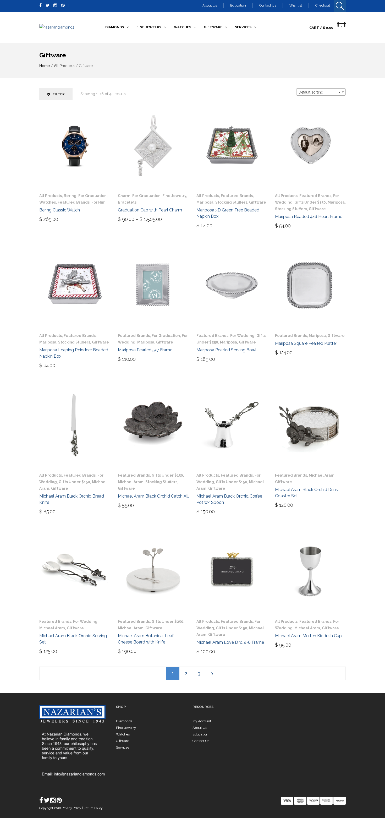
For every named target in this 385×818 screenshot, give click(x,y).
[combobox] (321, 92)
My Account (201, 721)
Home (44, 66)
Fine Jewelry (174, 196)
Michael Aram (131, 482)
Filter (59, 94)
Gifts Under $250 (167, 621)
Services (122, 747)
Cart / (321, 28)
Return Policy (93, 808)
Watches (47, 202)
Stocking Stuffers (231, 202)
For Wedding (242, 336)
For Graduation (92, 196)
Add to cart (56, 219)
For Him (98, 202)
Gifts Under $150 (310, 202)
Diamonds (124, 721)
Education (238, 5)
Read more (289, 225)
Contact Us (267, 5)
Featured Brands (74, 202)
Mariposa (204, 202)
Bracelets (127, 202)
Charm (124, 196)
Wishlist (295, 5)
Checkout (322, 5)
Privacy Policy (72, 808)
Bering (70, 196)
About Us (209, 5)
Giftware (257, 202)
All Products (64, 66)
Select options (141, 217)
